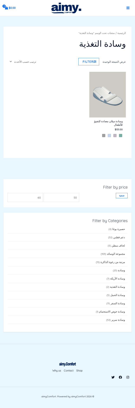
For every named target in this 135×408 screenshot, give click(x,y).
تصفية (121, 195)
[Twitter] (113, 377)
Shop (79, 370)
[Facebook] (120, 377)
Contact (68, 370)
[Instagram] (127, 377)
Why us (56, 370)
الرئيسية (121, 32)
